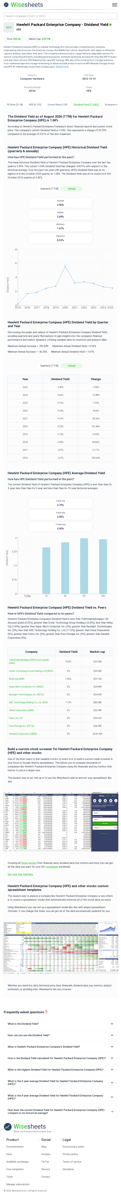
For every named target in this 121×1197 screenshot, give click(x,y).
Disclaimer (68, 1169)
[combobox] (60, 16)
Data (9, 1154)
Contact (45, 1176)
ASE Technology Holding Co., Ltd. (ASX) (28, 702)
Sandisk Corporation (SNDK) (23, 734)
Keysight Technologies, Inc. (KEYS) (26, 694)
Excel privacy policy (73, 1146)
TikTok (45, 1161)
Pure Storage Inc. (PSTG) (21, 726)
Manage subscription (17, 1184)
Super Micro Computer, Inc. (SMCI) (26, 686)
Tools (9, 1176)
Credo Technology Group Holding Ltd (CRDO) (31, 671)
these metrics (29, 863)
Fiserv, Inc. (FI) (16, 718)
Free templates (15, 1169)
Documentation (14, 1146)
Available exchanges (17, 1161)
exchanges (52, 866)
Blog (43, 1146)
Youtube (45, 1154)
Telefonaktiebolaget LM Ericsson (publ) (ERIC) (29, 661)
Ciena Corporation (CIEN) (21, 710)
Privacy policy (70, 1154)
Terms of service (72, 1161)
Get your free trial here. (20, 874)
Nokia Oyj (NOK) (16, 679)
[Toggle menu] (114, 5)
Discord (45, 1169)
